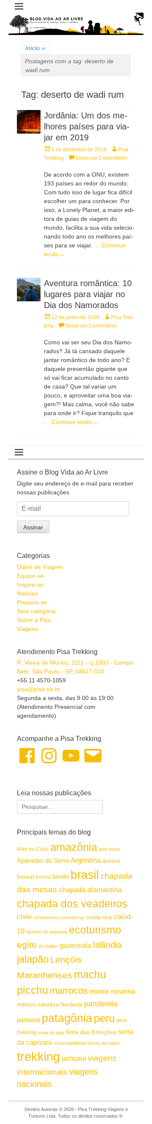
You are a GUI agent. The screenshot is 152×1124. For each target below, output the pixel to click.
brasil (85, 874)
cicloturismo (45, 917)
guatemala (75, 945)
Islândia (107, 945)
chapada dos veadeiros (72, 903)
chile (24, 917)
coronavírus (72, 917)
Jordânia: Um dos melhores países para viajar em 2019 (87, 126)
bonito (60, 876)
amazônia (73, 847)
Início (35, 48)
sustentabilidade (70, 1043)
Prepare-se (32, 602)
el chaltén (48, 946)
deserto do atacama (46, 931)
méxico (26, 1004)
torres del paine (104, 1043)
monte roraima (112, 991)
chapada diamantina (90, 890)
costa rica (99, 917)
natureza (48, 1004)
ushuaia (74, 1058)
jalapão (33, 959)
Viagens (27, 628)
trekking (38, 1056)
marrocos (69, 990)
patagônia (67, 1018)
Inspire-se (30, 584)
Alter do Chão (33, 849)
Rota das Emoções (91, 1032)
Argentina (85, 860)
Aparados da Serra (43, 860)
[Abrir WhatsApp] (131, 1103)
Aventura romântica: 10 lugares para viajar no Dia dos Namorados (88, 294)
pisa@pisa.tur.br (38, 689)
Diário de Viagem (40, 566)
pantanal (28, 1019)
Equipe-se (30, 575)
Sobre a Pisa (34, 620)
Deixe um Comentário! (101, 158)
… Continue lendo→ (71, 421)
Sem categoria (36, 611)
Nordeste (71, 1004)
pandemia (100, 1004)
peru (104, 1018)
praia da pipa (51, 1032)
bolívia (43, 877)
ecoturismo (95, 930)
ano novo (109, 849)
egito (27, 945)
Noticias (27, 593)
